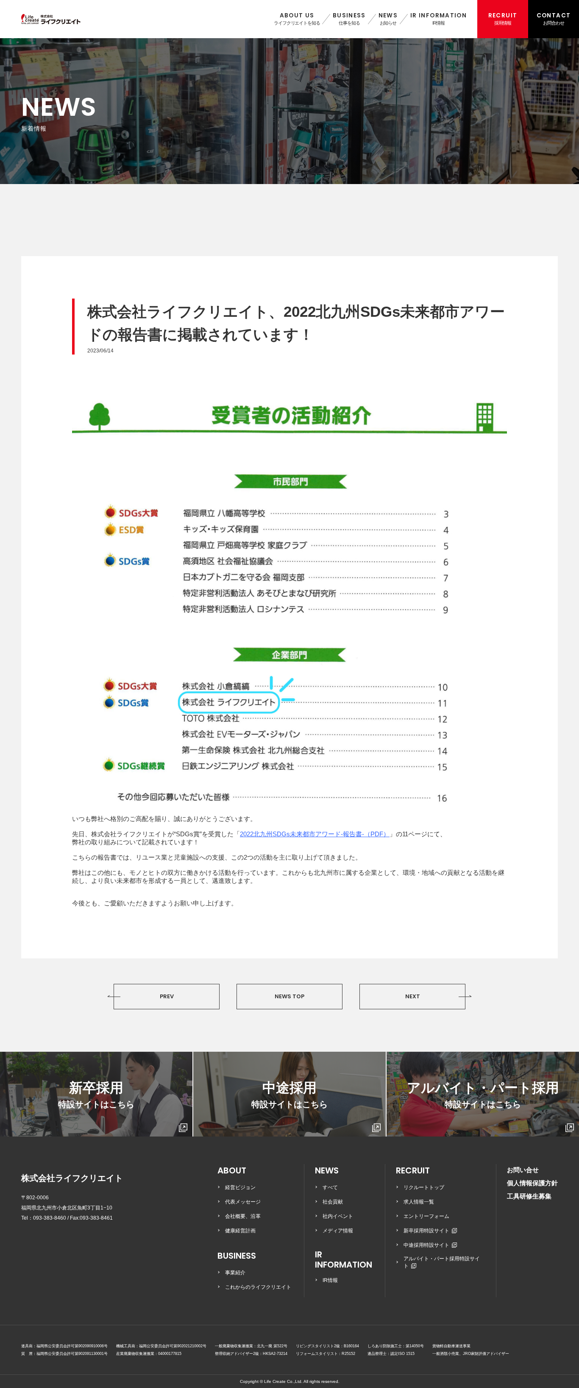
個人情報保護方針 (532, 1183)
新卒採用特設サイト (426, 1231)
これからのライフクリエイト (258, 1287)
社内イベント (338, 1216)
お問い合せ (523, 1169)
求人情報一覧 (419, 1202)
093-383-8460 (49, 1218)
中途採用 (289, 1094)
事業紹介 (235, 1273)
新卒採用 (96, 1094)
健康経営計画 (240, 1231)
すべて (330, 1187)
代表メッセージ (243, 1202)
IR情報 (330, 1280)
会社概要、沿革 (243, 1216)
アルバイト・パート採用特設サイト (442, 1262)
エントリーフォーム (426, 1216)
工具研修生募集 (529, 1196)
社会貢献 (333, 1202)
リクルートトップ (424, 1187)
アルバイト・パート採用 (483, 1094)
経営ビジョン (240, 1187)
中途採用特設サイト (426, 1245)
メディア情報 (338, 1231)
